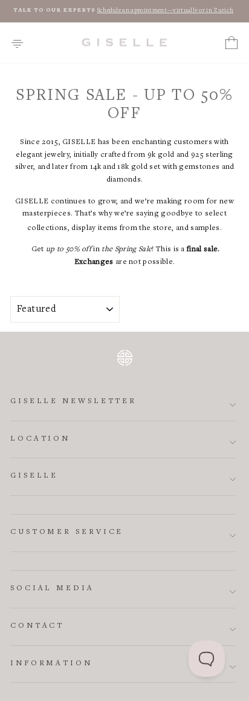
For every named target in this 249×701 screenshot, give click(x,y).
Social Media (52, 589)
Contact (37, 626)
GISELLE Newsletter (73, 402)
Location (40, 439)
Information (51, 664)
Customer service (66, 532)
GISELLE (34, 476)
